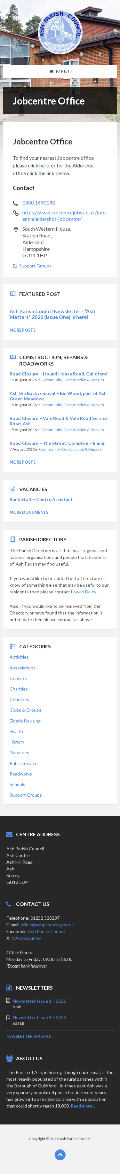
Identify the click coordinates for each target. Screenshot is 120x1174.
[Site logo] (60, 52)
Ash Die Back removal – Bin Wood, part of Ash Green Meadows (58, 395)
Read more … (83, 1105)
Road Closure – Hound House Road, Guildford (58, 373)
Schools (17, 784)
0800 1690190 (38, 202)
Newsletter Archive (28, 1036)
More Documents (29, 512)
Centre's (18, 678)
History (17, 742)
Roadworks (21, 773)
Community (51, 379)
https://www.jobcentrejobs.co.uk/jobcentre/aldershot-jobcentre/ (64, 215)
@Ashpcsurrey (26, 938)
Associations (23, 667)
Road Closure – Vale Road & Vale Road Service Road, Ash (59, 420)
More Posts (23, 330)
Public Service (23, 763)
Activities (19, 657)
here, (44, 165)
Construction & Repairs (83, 379)
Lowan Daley (83, 591)
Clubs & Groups (25, 710)
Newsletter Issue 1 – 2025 (39, 1017)
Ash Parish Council (46, 931)
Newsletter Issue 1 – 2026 (39, 1001)
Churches (19, 699)
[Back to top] (60, 1154)
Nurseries (19, 752)
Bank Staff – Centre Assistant (41, 499)
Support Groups (35, 265)
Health (16, 731)
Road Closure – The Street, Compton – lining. (57, 443)
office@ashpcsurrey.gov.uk (47, 924)
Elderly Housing (25, 720)
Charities (19, 688)
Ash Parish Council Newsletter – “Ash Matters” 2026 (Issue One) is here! (52, 314)
